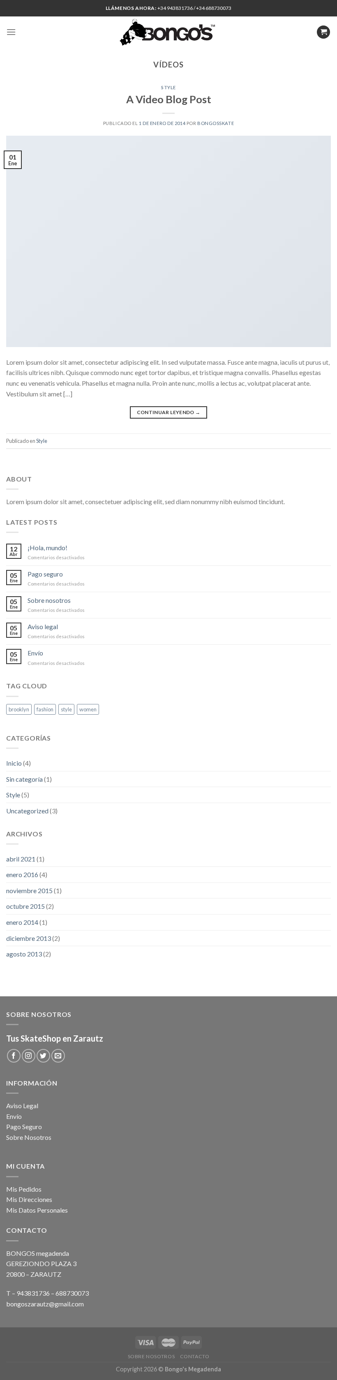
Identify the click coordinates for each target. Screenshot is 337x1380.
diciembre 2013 (28, 938)
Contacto (195, 1356)
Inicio (14, 763)
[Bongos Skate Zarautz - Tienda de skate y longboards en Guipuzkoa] (169, 32)
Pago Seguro (24, 1126)
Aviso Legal (22, 1105)
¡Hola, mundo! (47, 547)
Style (168, 87)
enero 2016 (22, 874)
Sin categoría (24, 779)
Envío (35, 653)
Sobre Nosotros (28, 1137)
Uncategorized (27, 811)
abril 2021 (20, 859)
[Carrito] (323, 32)
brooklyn (19, 709)
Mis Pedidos (24, 1189)
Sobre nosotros (49, 600)
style (66, 709)
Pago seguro (45, 574)
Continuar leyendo (169, 412)
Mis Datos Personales (37, 1210)
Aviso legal (43, 626)
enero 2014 (22, 922)
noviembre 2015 (29, 890)
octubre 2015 (25, 906)
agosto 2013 (24, 954)
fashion (45, 709)
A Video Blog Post (168, 99)
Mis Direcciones (29, 1199)
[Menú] (11, 32)
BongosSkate (215, 123)
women (88, 709)
